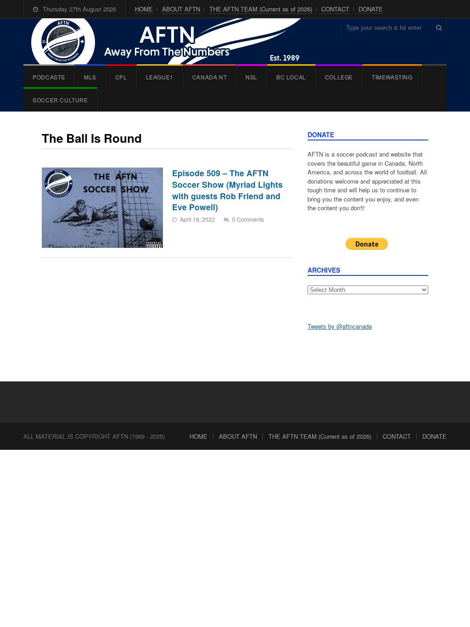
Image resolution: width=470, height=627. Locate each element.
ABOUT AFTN (181, 9)
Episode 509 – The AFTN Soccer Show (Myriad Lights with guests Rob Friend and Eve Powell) (227, 190)
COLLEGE (339, 77)
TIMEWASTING (392, 77)
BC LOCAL (291, 77)
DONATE (370, 9)
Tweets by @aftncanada (340, 326)
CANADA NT (209, 77)
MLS (90, 77)
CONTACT (335, 9)
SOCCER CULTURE (60, 100)
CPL (121, 77)
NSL (251, 77)
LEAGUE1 (159, 77)
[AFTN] (175, 41)
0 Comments (248, 219)
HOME (144, 9)
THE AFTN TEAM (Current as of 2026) (260, 9)
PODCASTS (49, 77)
